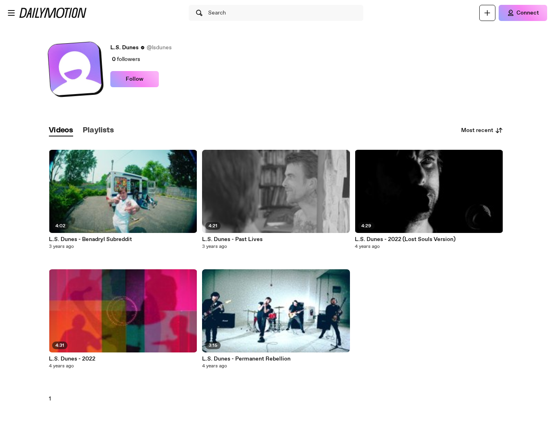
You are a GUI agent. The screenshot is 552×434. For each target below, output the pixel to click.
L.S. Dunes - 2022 (72, 359)
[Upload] (487, 13)
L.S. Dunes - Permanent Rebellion (246, 359)
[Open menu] (11, 13)
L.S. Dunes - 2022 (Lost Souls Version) (405, 239)
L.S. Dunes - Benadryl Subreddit (90, 239)
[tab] (61, 131)
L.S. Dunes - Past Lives (232, 239)
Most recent (477, 130)
